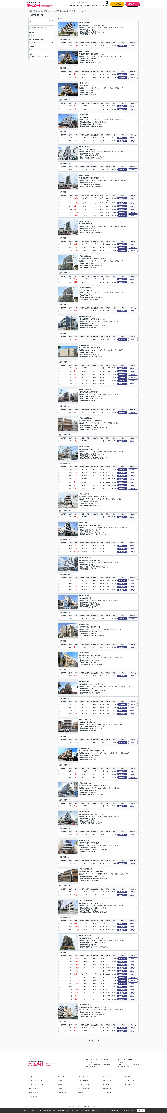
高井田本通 (88, 719)
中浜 (88, 811)
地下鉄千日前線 (84, 158)
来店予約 (117, 4)
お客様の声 (87, 6)
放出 (86, 34)
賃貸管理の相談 (107, 1089)
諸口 (88, 446)
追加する (132, 45)
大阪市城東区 (83, 345)
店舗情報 (79, 6)
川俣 (86, 522)
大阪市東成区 (83, 146)
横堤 (94, 32)
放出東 (89, 256)
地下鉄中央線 (84, 62)
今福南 (89, 935)
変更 (51, 20)
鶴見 (88, 114)
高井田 (91, 530)
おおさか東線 (84, 156)
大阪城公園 (91, 794)
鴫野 (86, 400)
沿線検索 (60, 1081)
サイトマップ (129, 1085)
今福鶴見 (96, 122)
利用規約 (127, 1077)
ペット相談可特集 (83, 1089)
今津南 (89, 316)
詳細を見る (122, 45)
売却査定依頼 (107, 1085)
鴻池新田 (87, 429)
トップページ (32, 1077)
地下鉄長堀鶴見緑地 (86, 32)
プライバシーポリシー (132, 1081)
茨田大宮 (89, 418)
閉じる (141, 1110)
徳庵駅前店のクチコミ (35, 1093)
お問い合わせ (132, 4)
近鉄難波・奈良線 (85, 534)
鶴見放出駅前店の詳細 (35, 1081)
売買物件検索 (62, 1093)
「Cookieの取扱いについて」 (116, 1110)
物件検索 (72, 6)
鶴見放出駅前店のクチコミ (36, 1085)
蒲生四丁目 (96, 567)
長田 (90, 62)
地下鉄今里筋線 (84, 126)
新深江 (92, 158)
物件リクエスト (107, 1081)
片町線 (82, 30)
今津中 (89, 494)
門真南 (95, 425)
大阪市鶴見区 (83, 22)
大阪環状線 (83, 794)
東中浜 (89, 389)
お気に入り (105, 6)
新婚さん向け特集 (83, 1085)
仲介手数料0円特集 (84, 1077)
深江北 (89, 146)
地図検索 (60, 1085)
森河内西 (87, 175)
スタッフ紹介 (96, 6)
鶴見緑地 (96, 427)
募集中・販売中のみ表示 (39, 27)
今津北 (89, 22)
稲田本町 (87, 51)
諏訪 (88, 345)
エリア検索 (61, 1077)
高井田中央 (92, 156)
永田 (88, 748)
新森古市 (93, 126)
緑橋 (90, 396)
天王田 (89, 557)
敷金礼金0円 (82, 1093)
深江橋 (91, 154)
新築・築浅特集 (83, 1081)
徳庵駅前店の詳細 (33, 1089)
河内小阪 (94, 534)
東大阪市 (82, 51)
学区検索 (60, 1089)
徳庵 (86, 30)
